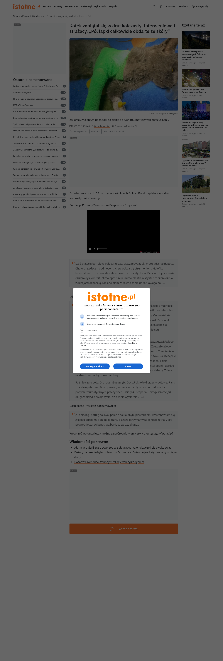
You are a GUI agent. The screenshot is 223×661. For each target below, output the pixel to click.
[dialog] (111, 330)
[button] (111, 331)
